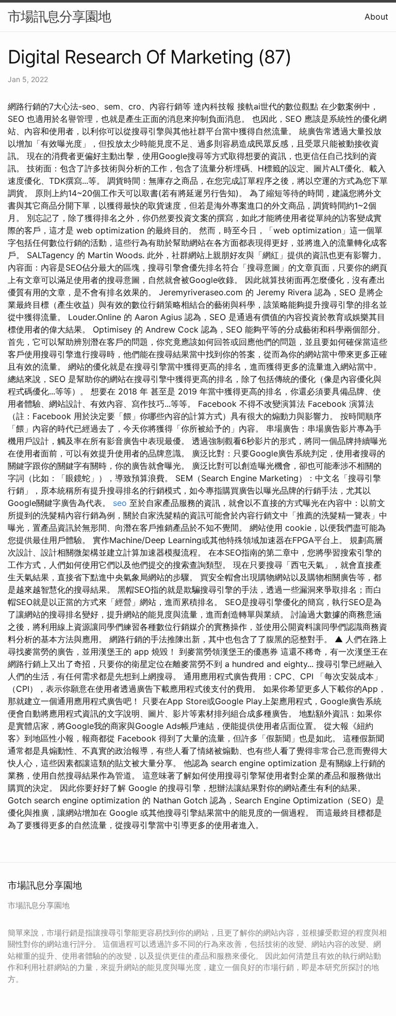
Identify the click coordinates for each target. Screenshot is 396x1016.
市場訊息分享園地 (59, 16)
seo (120, 503)
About (376, 16)
